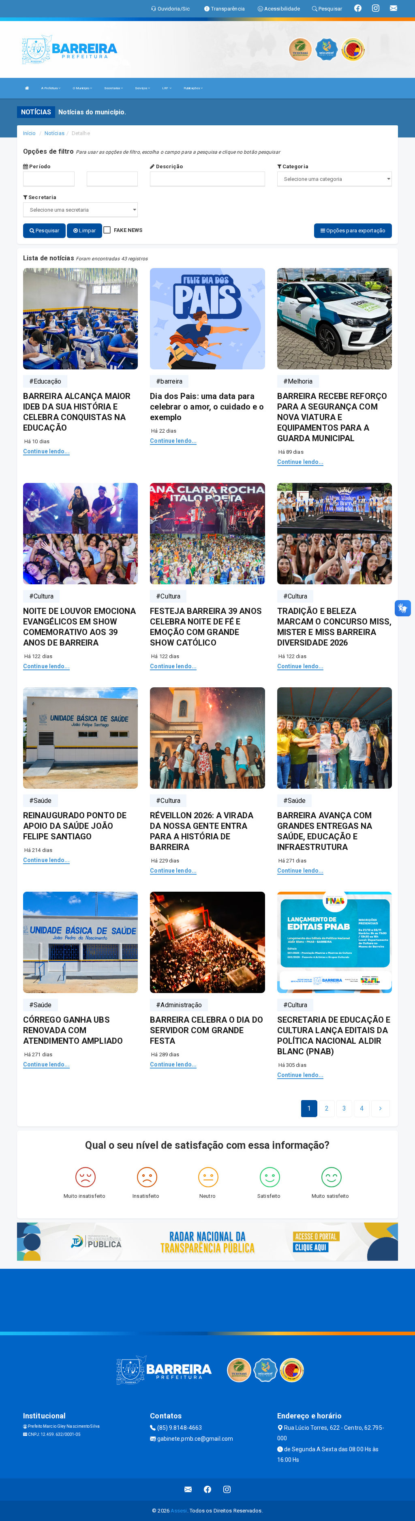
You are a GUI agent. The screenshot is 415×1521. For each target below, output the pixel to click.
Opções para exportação (355, 230)
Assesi (179, 1511)
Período (39, 166)
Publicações (192, 88)
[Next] (380, 1108)
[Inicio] (27, 88)
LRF (165, 88)
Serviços (141, 88)
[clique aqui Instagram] (227, 1489)
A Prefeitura (49, 88)
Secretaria (41, 197)
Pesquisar (46, 230)
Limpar (87, 230)
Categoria (294, 166)
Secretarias (112, 88)
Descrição (168, 166)
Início (29, 133)
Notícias (54, 133)
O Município (81, 88)
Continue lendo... (46, 451)
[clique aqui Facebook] (208, 1489)
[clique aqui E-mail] (188, 1489)
